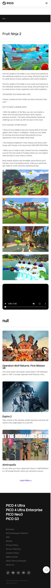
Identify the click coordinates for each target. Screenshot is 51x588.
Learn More (25, 480)
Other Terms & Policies (16, 561)
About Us (10, 564)
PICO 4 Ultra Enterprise (24, 510)
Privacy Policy (12, 545)
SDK (8, 537)
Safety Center (12, 557)
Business (10, 529)
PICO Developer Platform (17, 533)
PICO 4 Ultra (15, 505)
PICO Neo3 (14, 514)
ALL (4, 18)
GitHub (9, 541)
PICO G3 (12, 518)
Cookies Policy (12, 553)
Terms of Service (13, 549)
